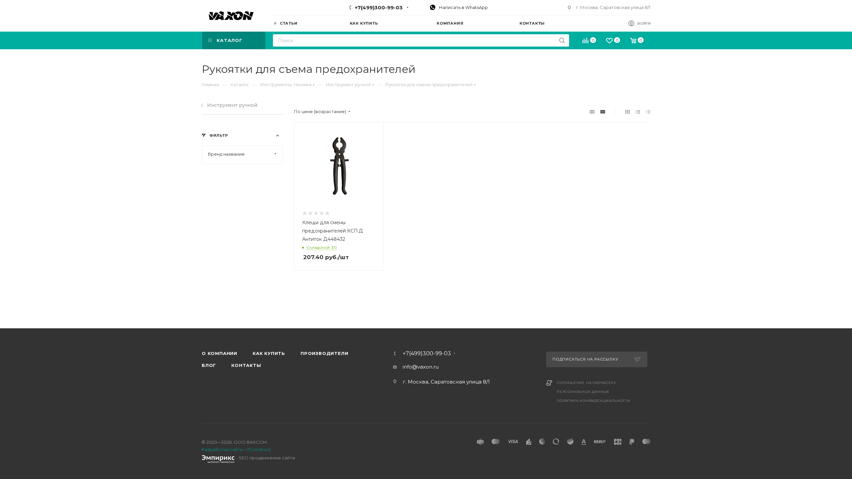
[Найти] (562, 40)
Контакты (246, 365)
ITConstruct (258, 449)
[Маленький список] (592, 111)
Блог (209, 365)
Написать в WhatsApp (463, 7)
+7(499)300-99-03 (379, 7)
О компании (219, 353)
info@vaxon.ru (421, 367)
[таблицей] (648, 111)
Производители (324, 353)
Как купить (269, 353)
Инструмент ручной (232, 105)
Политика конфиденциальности (593, 401)
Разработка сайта (222, 449)
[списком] (637, 111)
